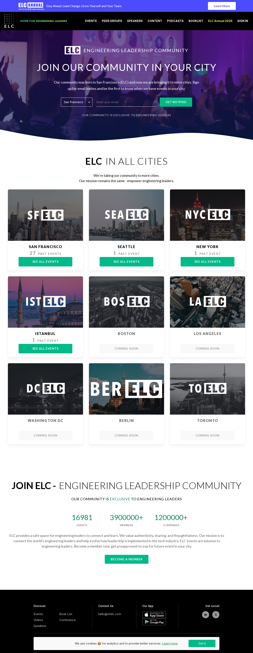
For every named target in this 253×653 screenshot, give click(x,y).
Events (38, 614)
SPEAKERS (135, 21)
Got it (202, 643)
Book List (65, 614)
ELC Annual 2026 (220, 21)
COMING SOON (126, 348)
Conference (67, 620)
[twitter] (215, 614)
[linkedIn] (205, 614)
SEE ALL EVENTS (45, 261)
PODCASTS (175, 21)
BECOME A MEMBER (127, 559)
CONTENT (155, 21)
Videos (38, 620)
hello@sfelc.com (109, 614)
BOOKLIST (196, 21)
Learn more (170, 643)
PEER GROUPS (112, 21)
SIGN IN (242, 21)
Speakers (40, 626)
